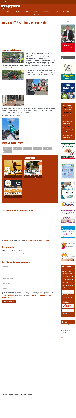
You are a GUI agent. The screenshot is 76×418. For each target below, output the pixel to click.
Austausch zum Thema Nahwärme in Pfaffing (68, 129)
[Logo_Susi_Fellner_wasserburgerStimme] (68, 227)
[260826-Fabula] (13, 180)
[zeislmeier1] (68, 202)
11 (73, 330)
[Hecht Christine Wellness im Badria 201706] (68, 253)
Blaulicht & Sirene (29, 240)
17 (71, 332)
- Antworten (20, 250)
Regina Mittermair (7, 240)
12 (61, 332)
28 (65, 336)
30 (69, 336)
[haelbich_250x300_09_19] (68, 144)
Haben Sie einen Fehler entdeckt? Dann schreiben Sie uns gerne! (18, 210)
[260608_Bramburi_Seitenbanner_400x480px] (68, 163)
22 (67, 334)
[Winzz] (68, 63)
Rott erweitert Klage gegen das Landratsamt (67, 115)
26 (61, 336)
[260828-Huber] (33, 160)
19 (61, 334)
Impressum (17, 394)
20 (63, 334)
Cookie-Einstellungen (26, 394)
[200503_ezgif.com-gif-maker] (68, 183)
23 (69, 334)
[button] (42, 14)
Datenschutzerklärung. (8, 295)
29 (67, 336)
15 (67, 332)
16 (69, 332)
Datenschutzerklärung (67, 296)
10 (71, 330)
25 (73, 334)
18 (73, 332)
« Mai (62, 337)
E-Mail (64, 289)
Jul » (65, 337)
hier (64, 287)
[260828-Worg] (13, 160)
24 (71, 334)
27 (63, 336)
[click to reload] (68, 306)
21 (65, 334)
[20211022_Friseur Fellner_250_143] (68, 242)
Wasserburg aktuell (38, 240)
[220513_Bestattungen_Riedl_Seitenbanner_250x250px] (68, 210)
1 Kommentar (46, 240)
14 (65, 332)
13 (63, 332)
